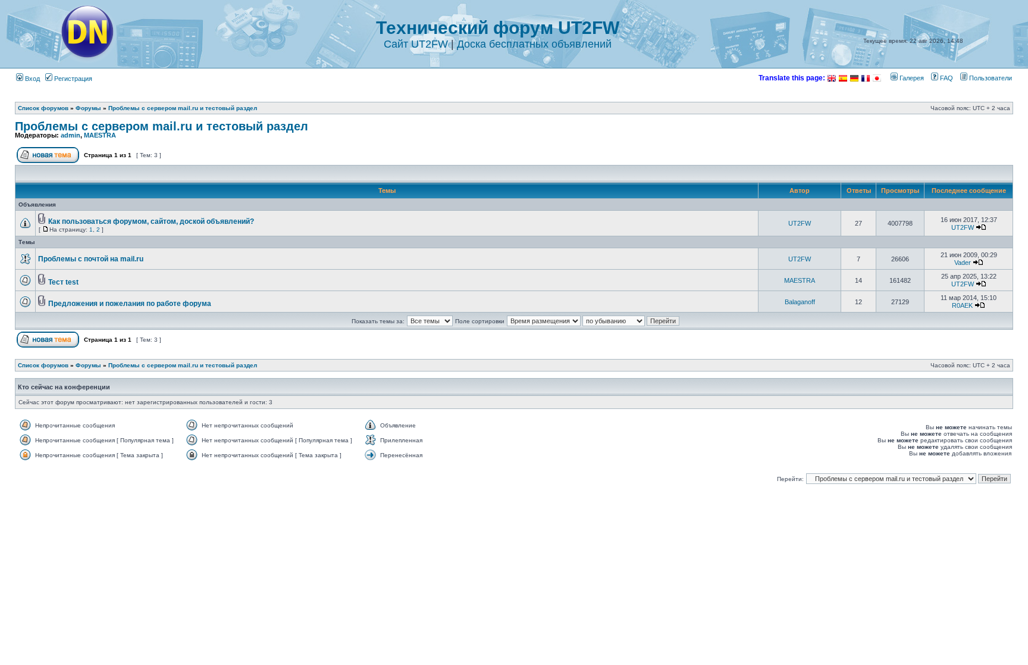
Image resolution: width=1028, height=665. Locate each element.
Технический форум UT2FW (497, 28)
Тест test (63, 282)
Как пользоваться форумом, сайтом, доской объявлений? (151, 221)
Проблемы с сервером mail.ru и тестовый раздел (182, 108)
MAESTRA (100, 135)
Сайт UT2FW (416, 44)
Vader (962, 262)
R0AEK (962, 305)
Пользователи (989, 78)
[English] (831, 78)
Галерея (911, 78)
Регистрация (72, 78)
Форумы (88, 108)
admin (70, 135)
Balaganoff (800, 301)
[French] (865, 78)
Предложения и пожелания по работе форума (129, 303)
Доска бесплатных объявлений (534, 44)
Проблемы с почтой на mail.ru (90, 259)
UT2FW (799, 223)
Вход (31, 78)
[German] (854, 78)
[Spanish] (843, 78)
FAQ (945, 78)
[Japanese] (877, 78)
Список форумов (43, 108)
